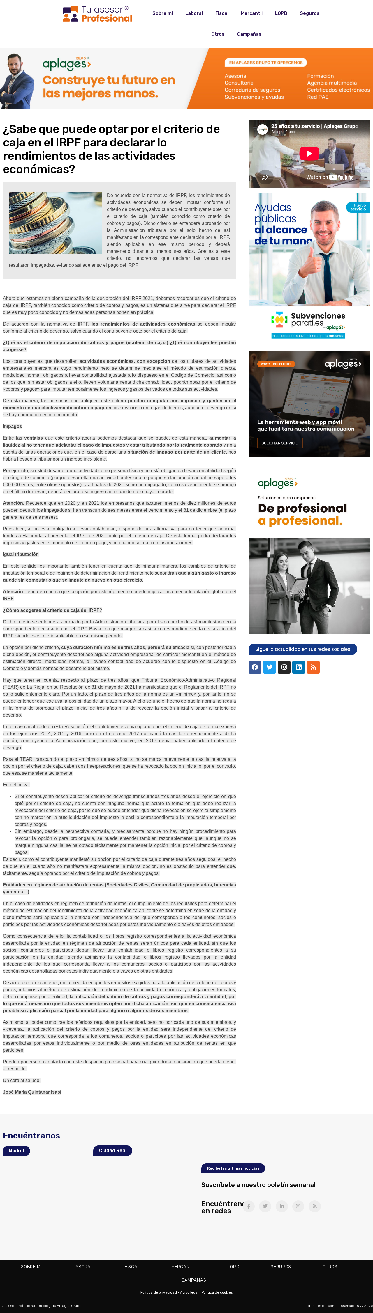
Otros (217, 34)
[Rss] (313, 667)
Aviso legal (189, 1292)
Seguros (309, 13)
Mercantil (252, 13)
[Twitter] (269, 667)
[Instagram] (284, 667)
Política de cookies (217, 1292)
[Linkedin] (298, 667)
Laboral (194, 13)
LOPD (281, 13)
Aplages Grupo (69, 1306)
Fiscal (221, 13)
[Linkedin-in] (282, 1206)
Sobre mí (162, 13)
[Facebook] (255, 667)
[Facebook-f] (249, 1206)
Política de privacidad (158, 1292)
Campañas (249, 34)
